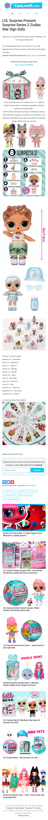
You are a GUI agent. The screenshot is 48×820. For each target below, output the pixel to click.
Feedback (10, 808)
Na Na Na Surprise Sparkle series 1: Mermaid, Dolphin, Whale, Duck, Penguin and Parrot (21, 684)
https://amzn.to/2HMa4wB (36, 55)
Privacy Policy (23, 815)
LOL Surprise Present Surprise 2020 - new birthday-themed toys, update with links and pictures (23, 571)
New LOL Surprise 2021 (11, 499)
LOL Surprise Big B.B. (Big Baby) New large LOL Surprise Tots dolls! (21, 721)
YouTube (37, 808)
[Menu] (12, 13)
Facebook (28, 13)
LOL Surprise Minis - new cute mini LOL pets (20, 757)
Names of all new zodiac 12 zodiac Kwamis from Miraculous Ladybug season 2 (22, 534)
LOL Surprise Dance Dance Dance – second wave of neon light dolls (23, 646)
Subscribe (20, 13)
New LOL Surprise (25, 495)
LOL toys (34, 491)
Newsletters (19, 808)
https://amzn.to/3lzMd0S (24, 65)
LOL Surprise (7, 491)
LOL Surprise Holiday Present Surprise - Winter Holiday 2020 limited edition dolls (21, 609)
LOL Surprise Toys (21, 491)
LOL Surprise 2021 (9, 495)
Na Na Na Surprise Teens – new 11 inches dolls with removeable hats (23, 796)
